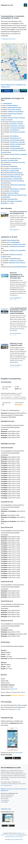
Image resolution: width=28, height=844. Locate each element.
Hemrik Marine (13, 258)
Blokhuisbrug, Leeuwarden (17, 189)
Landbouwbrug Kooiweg (14, 107)
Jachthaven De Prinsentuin (17, 246)
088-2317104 (13, 689)
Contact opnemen (5, 800)
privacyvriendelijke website (16, 839)
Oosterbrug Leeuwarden (16, 123)
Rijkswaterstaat (24, 79)
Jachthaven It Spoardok (18, 244)
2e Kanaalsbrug (14, 130)
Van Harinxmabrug (15, 148)
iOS (14, 752)
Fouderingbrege (7, 103)
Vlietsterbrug (13, 166)
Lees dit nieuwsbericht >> (16, 298)
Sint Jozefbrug (14, 136)
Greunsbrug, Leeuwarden (17, 126)
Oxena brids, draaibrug (14, 109)
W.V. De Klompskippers (13, 242)
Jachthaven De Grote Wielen (17, 250)
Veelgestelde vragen (6, 808)
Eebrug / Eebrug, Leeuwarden (18, 154)
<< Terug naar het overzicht (8, 39)
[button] (14, 61)
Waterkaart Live (21, 833)
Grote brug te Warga (12, 193)
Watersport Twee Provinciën (17, 262)
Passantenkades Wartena (19, 266)
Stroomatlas (8, 834)
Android (19, 752)
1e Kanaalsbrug (14, 191)
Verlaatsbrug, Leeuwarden (17, 142)
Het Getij (15, 834)
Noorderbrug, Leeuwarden (17, 132)
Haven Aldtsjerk (11, 240)
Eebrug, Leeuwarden (16, 144)
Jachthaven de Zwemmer (16, 260)
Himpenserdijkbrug (12, 105)
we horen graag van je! (6, 785)
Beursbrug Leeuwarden (16, 121)
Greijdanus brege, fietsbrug (15, 111)
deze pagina (17, 709)
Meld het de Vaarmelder (17, 695)
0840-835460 (18, 404)
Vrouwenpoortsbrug (15, 128)
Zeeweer (3, 834)
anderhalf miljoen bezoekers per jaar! (14, 836)
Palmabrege (11, 199)
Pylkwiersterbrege (15, 146)
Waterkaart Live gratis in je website (10, 788)
